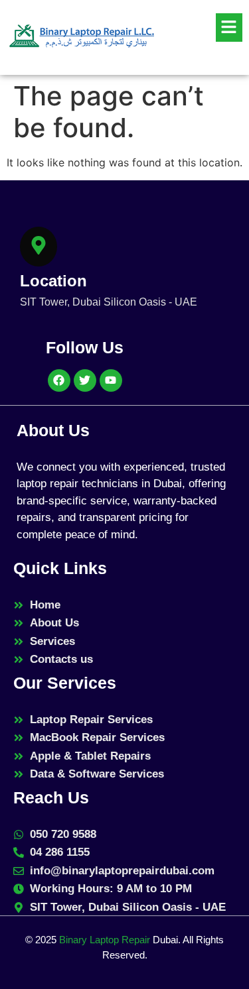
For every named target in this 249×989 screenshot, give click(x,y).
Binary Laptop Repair (104, 939)
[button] (205, 27)
